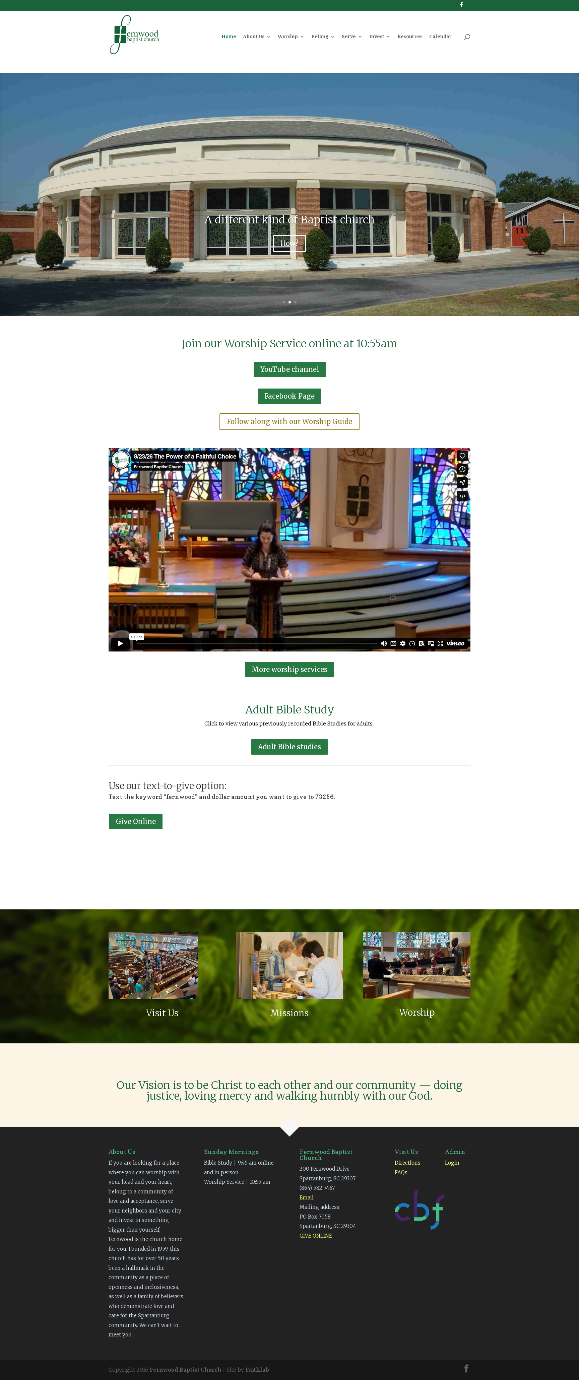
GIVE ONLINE (316, 1236)
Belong (319, 36)
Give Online (136, 821)
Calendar (440, 36)
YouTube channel (289, 369)
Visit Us (162, 1013)
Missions (289, 1013)
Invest (376, 36)
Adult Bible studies (289, 747)
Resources (410, 36)
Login (452, 1163)
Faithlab (257, 1369)
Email (307, 1197)
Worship (288, 36)
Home (228, 36)
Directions (408, 1163)
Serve (349, 36)
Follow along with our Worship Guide (289, 421)
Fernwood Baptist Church (185, 1369)
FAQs (401, 1172)
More (289, 245)
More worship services (289, 669)
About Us (253, 36)
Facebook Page (289, 396)
